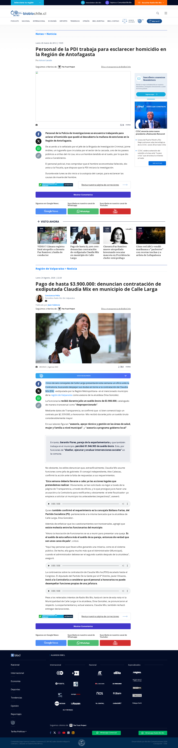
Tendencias (75, 21)
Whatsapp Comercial (108, 732)
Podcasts (15, 21)
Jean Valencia (54, 305)
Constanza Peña (52, 295)
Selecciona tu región (23, 2)
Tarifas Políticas (18, 731)
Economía (52, 21)
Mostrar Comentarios (83, 195)
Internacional (39, 21)
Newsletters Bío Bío (93, 2)
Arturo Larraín (45, 60)
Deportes (63, 21)
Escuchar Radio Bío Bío (152, 2)
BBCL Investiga (98, 21)
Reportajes (16, 714)
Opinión (86, 21)
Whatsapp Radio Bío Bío (154, 733)
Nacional (26, 21)
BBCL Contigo (113, 21)
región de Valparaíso (61, 394)
